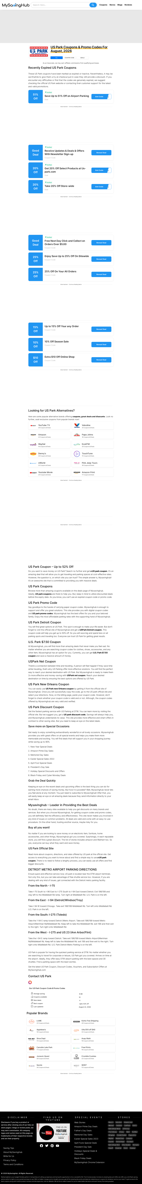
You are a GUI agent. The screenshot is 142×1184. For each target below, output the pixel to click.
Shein (125, 1148)
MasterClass (120, 1138)
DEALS (82, 57)
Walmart (111, 1125)
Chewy (121, 1132)
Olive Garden (126, 1145)
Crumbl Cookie (121, 1135)
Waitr (128, 1132)
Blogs (119, 5)
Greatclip (118, 1148)
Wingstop (111, 1135)
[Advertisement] (71, 26)
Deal (46, 99)
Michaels (136, 1145)
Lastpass (129, 1138)
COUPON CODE (69, 57)
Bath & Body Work (114, 1145)
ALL (56, 57)
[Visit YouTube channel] (53, 1132)
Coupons (103, 5)
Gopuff (111, 1148)
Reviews (128, 5)
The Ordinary (113, 1132)
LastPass (127, 1125)
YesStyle (119, 1125)
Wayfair (111, 1138)
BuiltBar (134, 1132)
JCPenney (126, 1128)
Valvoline (118, 1122)
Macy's (111, 1122)
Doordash (130, 1141)
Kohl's (134, 1125)
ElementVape (120, 1141)
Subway (132, 1148)
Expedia (111, 1141)
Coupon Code (50, 158)
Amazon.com (128, 1122)
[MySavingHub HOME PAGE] (16, 5)
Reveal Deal (101, 153)
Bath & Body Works (114, 1128)
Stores (112, 5)
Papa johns (132, 1135)
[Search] (93, 5)
